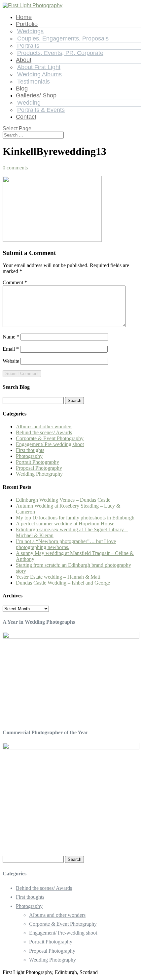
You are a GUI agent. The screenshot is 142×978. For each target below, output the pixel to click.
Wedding (29, 102)
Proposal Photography (39, 468)
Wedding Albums (39, 74)
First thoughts (30, 450)
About (23, 60)
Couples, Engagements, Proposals (63, 38)
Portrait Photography (37, 462)
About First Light (38, 67)
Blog (22, 88)
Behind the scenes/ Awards (44, 432)
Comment (15, 282)
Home (24, 17)
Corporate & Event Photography (50, 438)
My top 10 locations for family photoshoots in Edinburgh (75, 517)
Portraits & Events (41, 110)
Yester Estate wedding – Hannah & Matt (58, 577)
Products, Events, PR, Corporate (60, 53)
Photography (29, 456)
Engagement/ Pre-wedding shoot (50, 444)
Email (11, 349)
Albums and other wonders (44, 426)
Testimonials (33, 81)
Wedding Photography (39, 474)
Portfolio (27, 24)
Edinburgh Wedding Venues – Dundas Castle (63, 500)
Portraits (28, 45)
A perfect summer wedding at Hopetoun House (65, 523)
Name (11, 336)
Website (11, 361)
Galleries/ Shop (36, 95)
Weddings (30, 31)
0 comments (15, 167)
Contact (26, 116)
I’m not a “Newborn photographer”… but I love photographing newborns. (66, 544)
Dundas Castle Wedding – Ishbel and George (63, 583)
